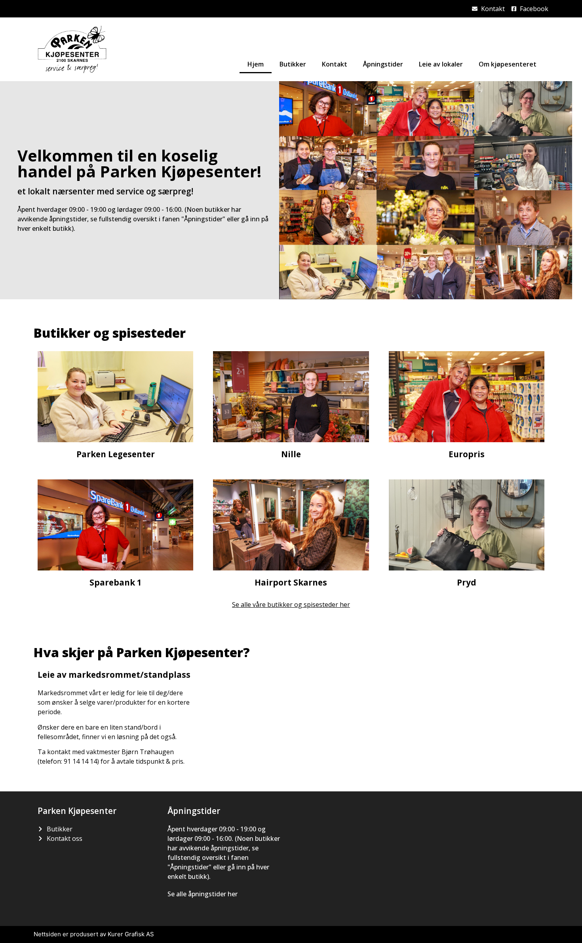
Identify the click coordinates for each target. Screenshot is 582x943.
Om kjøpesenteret (507, 64)
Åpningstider (383, 64)
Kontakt (334, 64)
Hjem (255, 64)
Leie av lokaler (441, 64)
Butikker (293, 64)
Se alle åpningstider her (202, 894)
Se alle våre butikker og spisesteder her (291, 604)
